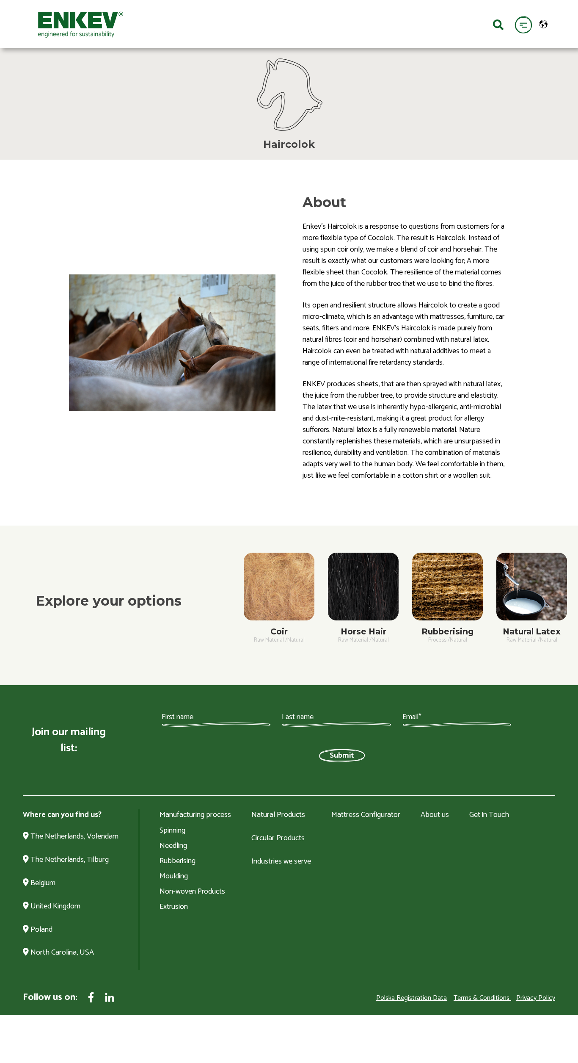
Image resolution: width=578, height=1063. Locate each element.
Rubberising (447, 631)
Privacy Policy (535, 998)
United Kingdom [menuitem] (54, 907)
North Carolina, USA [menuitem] (61, 953)
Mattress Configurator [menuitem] (365, 815)
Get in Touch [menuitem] (489, 815)
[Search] (498, 24)
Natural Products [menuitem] (278, 815)
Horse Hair (363, 631)
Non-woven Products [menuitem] (192, 891)
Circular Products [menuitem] (278, 838)
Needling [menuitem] (173, 845)
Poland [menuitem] (40, 930)
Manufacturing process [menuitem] (195, 815)
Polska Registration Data (411, 998)
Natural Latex (532, 631)
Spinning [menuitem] (172, 830)
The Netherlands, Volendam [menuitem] (73, 837)
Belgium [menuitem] (42, 883)
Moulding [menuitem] (174, 876)
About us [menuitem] (435, 815)
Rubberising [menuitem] (177, 861)
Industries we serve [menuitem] (281, 862)
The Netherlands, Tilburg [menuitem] (69, 860)
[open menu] (523, 24)
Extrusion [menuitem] (174, 906)
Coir (279, 631)
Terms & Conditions (481, 998)
